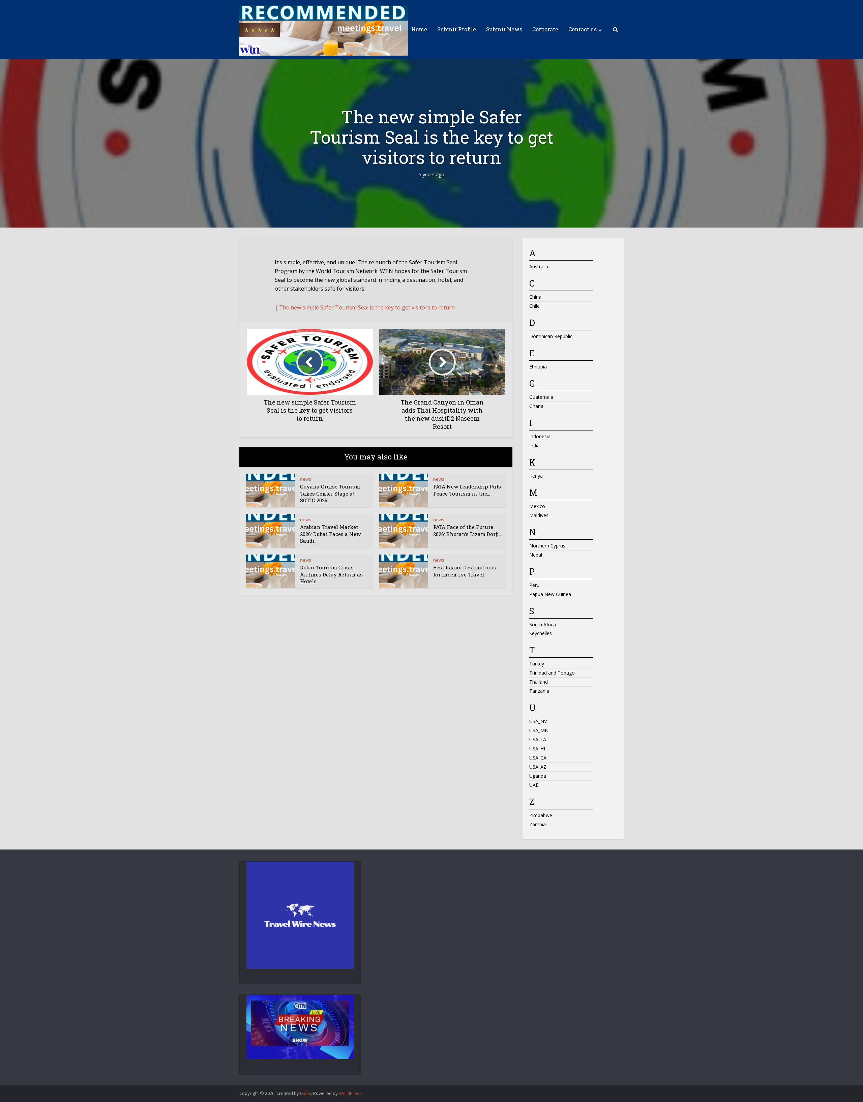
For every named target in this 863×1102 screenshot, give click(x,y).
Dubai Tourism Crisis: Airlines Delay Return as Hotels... (331, 574)
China (535, 297)
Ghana (536, 406)
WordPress (350, 1093)
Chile (534, 306)
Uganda (537, 776)
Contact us (582, 29)
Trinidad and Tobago (552, 672)
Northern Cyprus (547, 545)
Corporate (545, 29)
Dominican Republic (550, 336)
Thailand (538, 682)
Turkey (536, 663)
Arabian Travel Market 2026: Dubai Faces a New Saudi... (330, 534)
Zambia (537, 824)
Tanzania (539, 691)
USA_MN (538, 730)
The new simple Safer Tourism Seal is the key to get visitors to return (367, 307)
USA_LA (537, 739)
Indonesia (539, 436)
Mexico (537, 506)
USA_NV (538, 721)
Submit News (504, 29)
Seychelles (540, 633)
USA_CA (537, 757)
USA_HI (537, 748)
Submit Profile (456, 29)
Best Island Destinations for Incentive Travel (464, 570)
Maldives (538, 515)
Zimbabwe (540, 815)
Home (419, 29)
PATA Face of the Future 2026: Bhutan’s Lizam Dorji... (467, 530)
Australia (538, 266)
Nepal (535, 555)
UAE (533, 785)
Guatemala (541, 397)
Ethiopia (538, 366)
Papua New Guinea (550, 594)
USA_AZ (537, 767)
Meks (305, 1093)
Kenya (536, 476)
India (534, 445)
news (305, 479)
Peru (534, 585)
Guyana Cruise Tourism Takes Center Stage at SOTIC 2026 (330, 493)
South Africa (542, 624)
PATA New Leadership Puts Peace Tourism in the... (467, 490)
